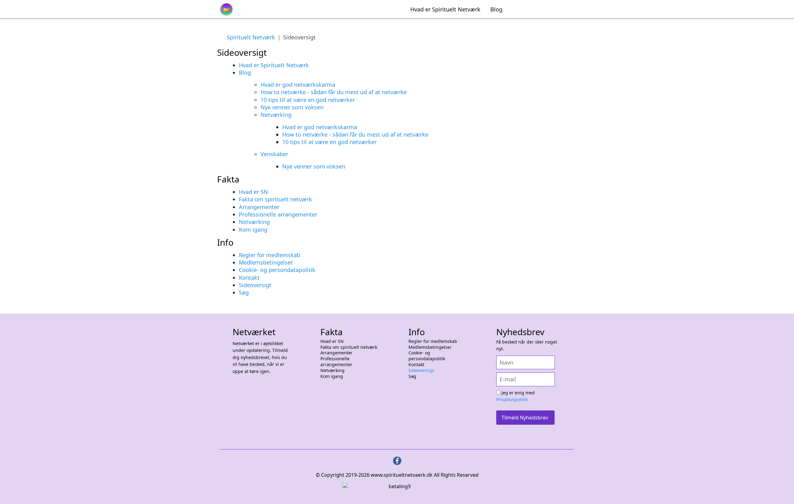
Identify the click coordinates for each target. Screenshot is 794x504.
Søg (244, 292)
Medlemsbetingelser (266, 262)
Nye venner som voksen (292, 107)
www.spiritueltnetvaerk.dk (401, 474)
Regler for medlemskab (269, 255)
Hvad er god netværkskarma (298, 84)
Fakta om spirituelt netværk (275, 199)
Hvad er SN (253, 191)
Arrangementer (259, 207)
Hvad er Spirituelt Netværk (445, 9)
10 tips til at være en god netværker (308, 99)
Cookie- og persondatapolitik (277, 270)
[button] (781, 491)
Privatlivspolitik (512, 399)
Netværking (276, 114)
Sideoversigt (255, 285)
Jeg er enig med (515, 396)
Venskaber (274, 154)
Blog (496, 9)
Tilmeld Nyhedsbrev (525, 417)
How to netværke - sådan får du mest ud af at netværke (334, 92)
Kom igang (253, 229)
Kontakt (249, 277)
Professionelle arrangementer (278, 214)
